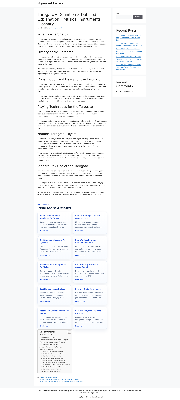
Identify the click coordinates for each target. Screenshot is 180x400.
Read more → (45, 231)
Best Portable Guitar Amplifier (52, 356)
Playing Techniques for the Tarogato (52, 342)
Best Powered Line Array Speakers (54, 360)
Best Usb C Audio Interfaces (52, 371)
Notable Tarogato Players (49, 344)
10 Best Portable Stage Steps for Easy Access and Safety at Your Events (128, 37)
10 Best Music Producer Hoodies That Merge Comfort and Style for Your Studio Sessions (129, 59)
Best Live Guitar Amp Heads (88, 289)
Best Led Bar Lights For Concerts (53, 351)
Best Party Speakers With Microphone (55, 367)
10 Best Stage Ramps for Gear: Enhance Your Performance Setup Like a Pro (129, 51)
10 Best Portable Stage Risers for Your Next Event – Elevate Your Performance (128, 67)
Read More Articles (46, 349)
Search (119, 13)
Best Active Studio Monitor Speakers (54, 354)
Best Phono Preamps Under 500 (53, 358)
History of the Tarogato (48, 337)
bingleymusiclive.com (50, 3)
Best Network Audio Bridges (52, 289)
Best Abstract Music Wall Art (52, 369)
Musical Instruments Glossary (49, 377)
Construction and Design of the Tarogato (54, 340)
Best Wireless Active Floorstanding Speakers (56, 364)
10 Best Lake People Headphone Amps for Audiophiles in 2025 (59, 379)
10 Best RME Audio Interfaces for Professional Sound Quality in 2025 (61, 381)
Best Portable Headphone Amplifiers (54, 362)
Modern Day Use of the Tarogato (51, 347)
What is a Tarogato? (46, 335)
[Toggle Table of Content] (68, 332)
